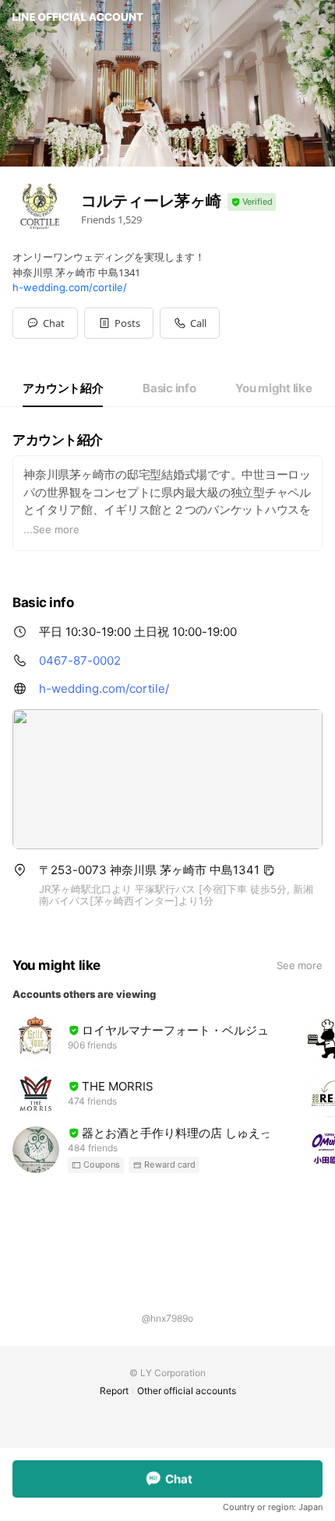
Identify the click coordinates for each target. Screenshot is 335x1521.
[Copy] (268, 870)
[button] (118, 323)
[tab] (63, 388)
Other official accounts (186, 1390)
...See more (51, 529)
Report (114, 1390)
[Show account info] (251, 202)
